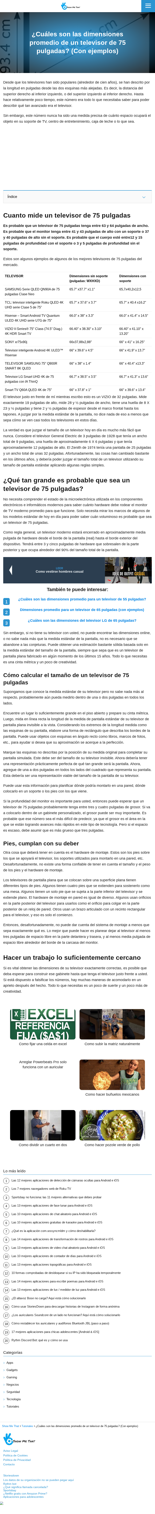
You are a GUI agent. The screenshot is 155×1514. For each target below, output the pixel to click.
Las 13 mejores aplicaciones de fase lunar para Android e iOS (52, 1205)
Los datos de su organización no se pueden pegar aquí (38, 1480)
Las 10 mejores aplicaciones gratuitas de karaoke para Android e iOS (57, 1222)
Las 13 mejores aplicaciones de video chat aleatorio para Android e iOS (58, 1247)
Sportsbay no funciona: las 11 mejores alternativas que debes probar (57, 1197)
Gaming (11, 1377)
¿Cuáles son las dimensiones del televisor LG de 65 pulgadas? (82, 620)
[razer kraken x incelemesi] (77, 1503)
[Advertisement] (77, 157)
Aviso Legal (10, 1450)
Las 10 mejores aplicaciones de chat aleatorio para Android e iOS (54, 1214)
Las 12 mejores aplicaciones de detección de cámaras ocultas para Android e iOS (65, 1180)
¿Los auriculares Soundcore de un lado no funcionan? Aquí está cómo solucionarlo (66, 1315)
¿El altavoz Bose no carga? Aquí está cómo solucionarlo (49, 1298)
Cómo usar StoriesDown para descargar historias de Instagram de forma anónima (65, 1306)
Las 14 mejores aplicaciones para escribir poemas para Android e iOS (57, 1281)
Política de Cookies (15, 1455)
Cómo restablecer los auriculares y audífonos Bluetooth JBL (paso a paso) (60, 1323)
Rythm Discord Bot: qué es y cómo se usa (40, 1340)
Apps (9, 1362)
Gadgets (12, 1370)
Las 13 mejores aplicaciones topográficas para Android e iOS (52, 1264)
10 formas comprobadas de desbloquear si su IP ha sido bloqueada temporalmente (66, 1273)
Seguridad (13, 1392)
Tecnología (13, 1399)
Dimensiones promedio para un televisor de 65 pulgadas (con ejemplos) (82, 610)
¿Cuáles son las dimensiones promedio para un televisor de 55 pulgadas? (82, 599)
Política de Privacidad (17, 1459)
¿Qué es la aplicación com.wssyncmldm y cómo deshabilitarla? (53, 1231)
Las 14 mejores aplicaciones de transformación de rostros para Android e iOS (62, 1239)
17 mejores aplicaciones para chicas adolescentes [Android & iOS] (55, 1332)
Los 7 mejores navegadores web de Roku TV (41, 1188)
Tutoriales (12, 1406)
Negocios (12, 1384)
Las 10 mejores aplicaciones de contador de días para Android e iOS (57, 1256)
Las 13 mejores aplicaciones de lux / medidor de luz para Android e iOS (58, 1289)
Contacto (9, 1464)
